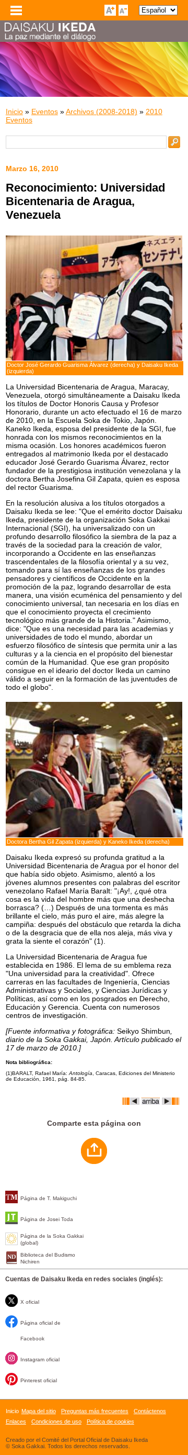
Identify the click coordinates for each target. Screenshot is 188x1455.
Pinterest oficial (38, 1380)
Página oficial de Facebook (40, 1330)
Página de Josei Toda (46, 1219)
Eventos (44, 111)
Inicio (14, 111)
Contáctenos (150, 1411)
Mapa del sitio (38, 1411)
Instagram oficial (40, 1359)
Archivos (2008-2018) (101, 111)
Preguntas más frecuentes (94, 1411)
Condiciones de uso (56, 1421)
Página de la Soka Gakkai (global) (52, 1239)
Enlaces (16, 1421)
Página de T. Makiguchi (48, 1198)
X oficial (29, 1302)
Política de (110, 1421)
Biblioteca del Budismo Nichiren (47, 1258)
